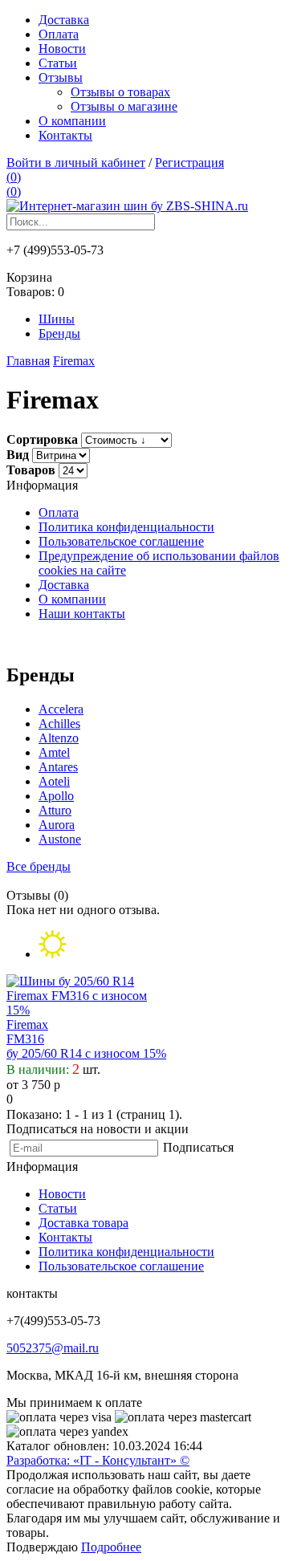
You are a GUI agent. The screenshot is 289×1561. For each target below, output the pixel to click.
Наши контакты (82, 613)
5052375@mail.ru (52, 1348)
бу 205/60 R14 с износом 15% (86, 1053)
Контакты (65, 135)
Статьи (58, 63)
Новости (62, 48)
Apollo (56, 796)
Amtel (54, 752)
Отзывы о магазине (124, 106)
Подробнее (111, 1547)
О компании (72, 121)
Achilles (59, 723)
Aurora (57, 824)
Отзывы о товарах (120, 92)
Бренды (59, 333)
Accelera (61, 709)
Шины (57, 319)
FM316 (25, 1039)
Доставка (64, 19)
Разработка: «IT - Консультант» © (97, 1460)
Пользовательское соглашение (121, 541)
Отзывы (61, 77)
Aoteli (54, 781)
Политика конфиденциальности (126, 527)
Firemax (27, 1024)
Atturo (55, 810)
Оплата (59, 34)
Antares (58, 767)
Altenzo (59, 738)
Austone (60, 839)
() (13, 177)
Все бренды (38, 866)
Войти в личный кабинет (75, 162)
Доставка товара (83, 1223)
